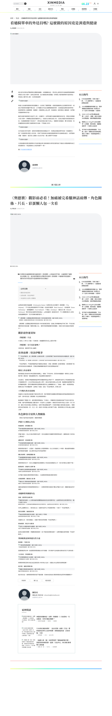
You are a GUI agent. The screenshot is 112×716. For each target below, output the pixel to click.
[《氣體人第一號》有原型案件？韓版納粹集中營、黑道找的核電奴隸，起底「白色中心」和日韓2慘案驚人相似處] (29, 644)
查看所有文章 (36, 168)
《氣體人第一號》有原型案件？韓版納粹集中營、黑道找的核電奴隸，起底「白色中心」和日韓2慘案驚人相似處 (53, 642)
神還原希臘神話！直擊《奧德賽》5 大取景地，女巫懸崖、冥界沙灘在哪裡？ (53, 617)
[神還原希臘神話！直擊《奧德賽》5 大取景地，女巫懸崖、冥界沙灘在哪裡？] (29, 620)
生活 (17, 18)
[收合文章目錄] (45, 289)
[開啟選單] (98, 4)
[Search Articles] (25, 4)
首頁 (11, 18)
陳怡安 (14, 208)
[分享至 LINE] (12, 96)
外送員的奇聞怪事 (26, 149)
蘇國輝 (14, 28)
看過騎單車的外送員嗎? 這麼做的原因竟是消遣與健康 (39, 18)
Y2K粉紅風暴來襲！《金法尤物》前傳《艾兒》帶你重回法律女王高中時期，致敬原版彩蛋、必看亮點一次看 (53, 630)
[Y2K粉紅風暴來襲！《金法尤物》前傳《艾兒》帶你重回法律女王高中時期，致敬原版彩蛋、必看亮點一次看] (29, 632)
